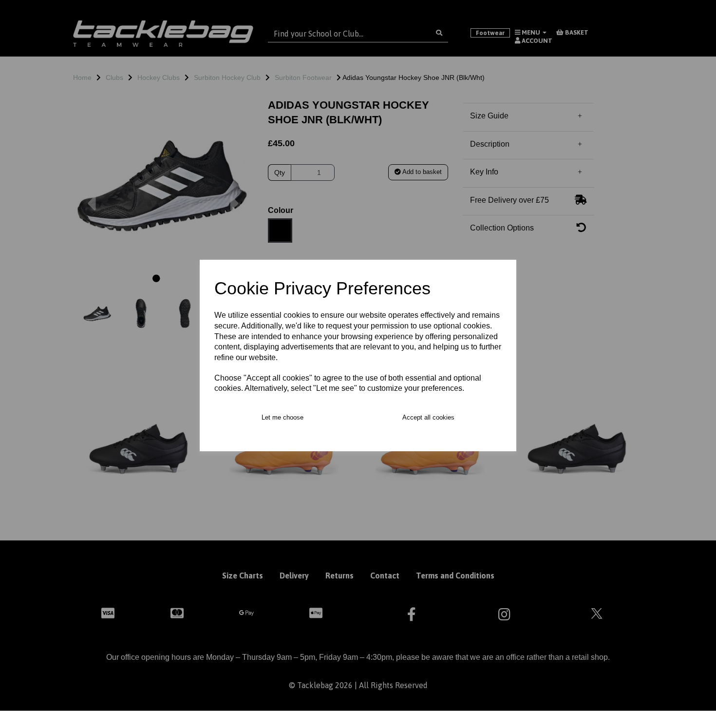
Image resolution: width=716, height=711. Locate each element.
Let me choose (282, 417)
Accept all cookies (428, 417)
